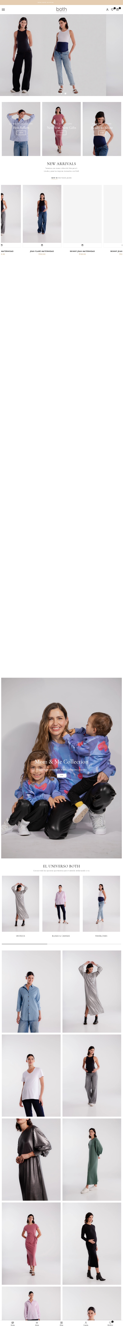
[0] (112, 9)
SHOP (92, 62)
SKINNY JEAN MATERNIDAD (20, 251)
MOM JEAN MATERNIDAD (100, 251)
